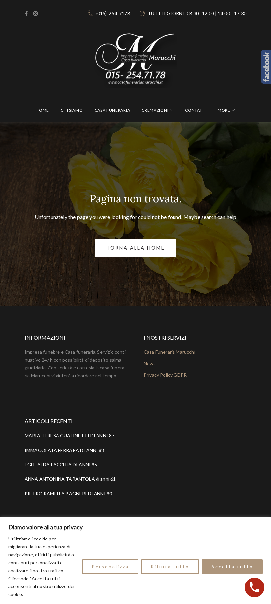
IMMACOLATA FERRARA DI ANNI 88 (64, 450)
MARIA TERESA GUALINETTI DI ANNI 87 (69, 435)
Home (42, 110)
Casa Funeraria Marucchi (169, 352)
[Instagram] (35, 14)
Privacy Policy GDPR (165, 375)
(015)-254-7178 (113, 13)
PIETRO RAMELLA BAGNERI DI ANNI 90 (68, 493)
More (224, 110)
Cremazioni (155, 110)
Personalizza (110, 566)
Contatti (195, 110)
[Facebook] (26, 14)
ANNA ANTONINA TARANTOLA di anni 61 (70, 479)
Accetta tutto (232, 566)
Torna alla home (135, 248)
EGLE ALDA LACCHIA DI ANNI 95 (61, 464)
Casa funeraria (112, 110)
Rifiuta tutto (170, 566)
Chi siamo (72, 110)
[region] (135, 560)
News (150, 363)
